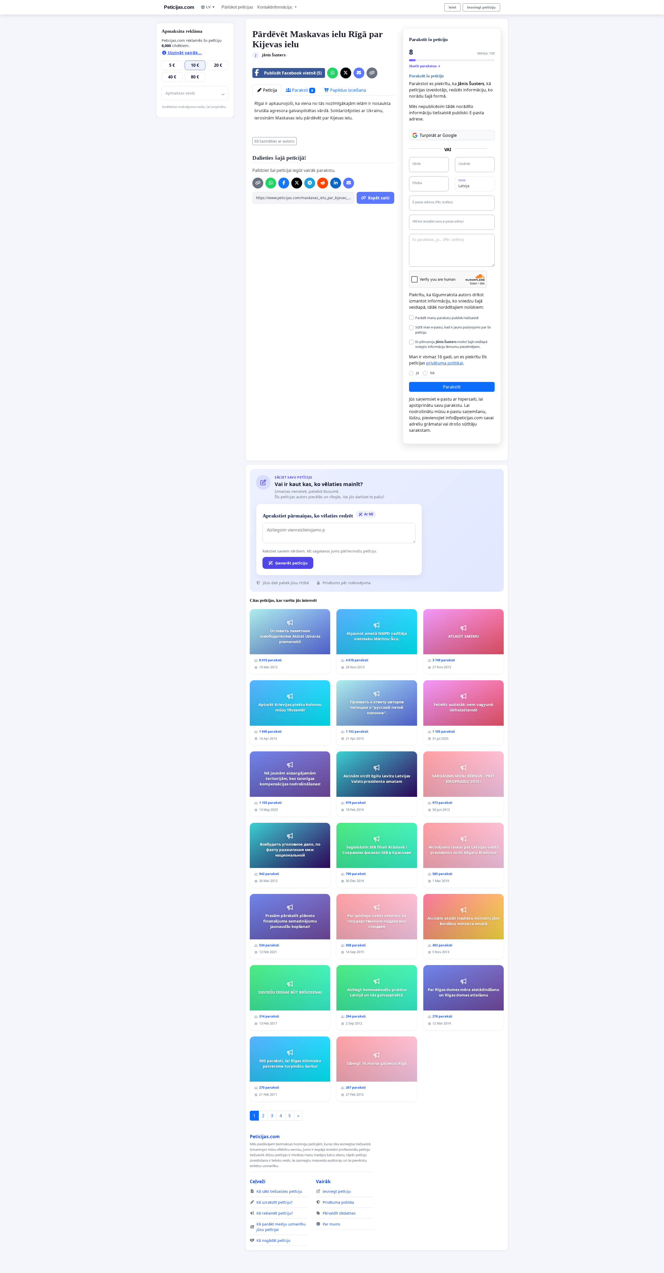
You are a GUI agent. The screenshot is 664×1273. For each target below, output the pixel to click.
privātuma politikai (444, 363)
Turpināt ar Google (438, 135)
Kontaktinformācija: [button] (275, 7)
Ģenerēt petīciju (291, 562)
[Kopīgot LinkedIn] (335, 183)
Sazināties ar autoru (276, 141)
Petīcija (269, 90)
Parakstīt (452, 387)
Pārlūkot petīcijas (237, 7)
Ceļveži (257, 1181)
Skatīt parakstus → (424, 66)
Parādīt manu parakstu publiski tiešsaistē (447, 317)
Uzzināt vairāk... (184, 53)
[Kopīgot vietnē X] (345, 73)
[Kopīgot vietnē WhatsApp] (332, 73)
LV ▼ (210, 7)
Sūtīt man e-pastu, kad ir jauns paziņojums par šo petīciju (453, 329)
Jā (417, 373)
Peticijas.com (179, 7)
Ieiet (452, 7)
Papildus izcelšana (347, 90)
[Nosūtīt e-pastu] (359, 73)
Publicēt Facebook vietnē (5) (293, 73)
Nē (432, 373)
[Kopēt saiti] (371, 73)
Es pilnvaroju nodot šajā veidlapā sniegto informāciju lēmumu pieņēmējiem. (451, 344)
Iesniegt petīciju (481, 7)
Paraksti (302, 90)
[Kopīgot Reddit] (322, 183)
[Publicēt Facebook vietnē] (283, 183)
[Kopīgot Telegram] (309, 183)
